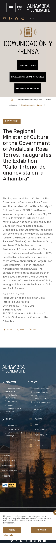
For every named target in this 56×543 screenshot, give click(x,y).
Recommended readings (27, 88)
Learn (10, 405)
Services (38, 409)
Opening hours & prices (40, 393)
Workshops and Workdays (13, 434)
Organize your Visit (42, 402)
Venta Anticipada (41, 389)
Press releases (28, 65)
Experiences (13, 429)
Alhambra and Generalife (13, 390)
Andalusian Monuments (11, 396)
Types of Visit (40, 399)
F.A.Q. (36, 406)
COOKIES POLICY (9, 471)
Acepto (12, 530)
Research (12, 401)
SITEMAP (6, 455)
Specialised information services (27, 77)
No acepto (42, 530)
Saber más (8, 535)
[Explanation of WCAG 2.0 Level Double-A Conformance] (15, 485)
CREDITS (6, 476)
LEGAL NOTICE (8, 460)
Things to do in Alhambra (13, 410)
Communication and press (29, 99)
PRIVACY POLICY (9, 466)
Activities (12, 426)
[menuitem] (31, 18)
